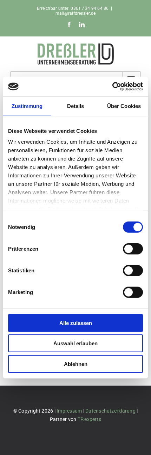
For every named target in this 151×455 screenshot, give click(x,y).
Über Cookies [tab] (124, 106)
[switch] (133, 248)
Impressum (69, 411)
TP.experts (89, 419)
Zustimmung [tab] (27, 106)
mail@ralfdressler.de (75, 13)
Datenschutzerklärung (110, 411)
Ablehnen (75, 364)
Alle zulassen (75, 323)
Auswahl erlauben (75, 343)
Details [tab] (75, 106)
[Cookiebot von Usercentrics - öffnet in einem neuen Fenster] (112, 86)
